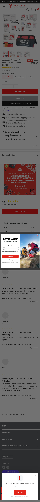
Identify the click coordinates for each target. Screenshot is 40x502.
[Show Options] (17, 253)
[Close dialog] (38, 235)
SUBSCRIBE (10, 256)
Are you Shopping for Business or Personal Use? (10, 251)
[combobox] (10, 253)
